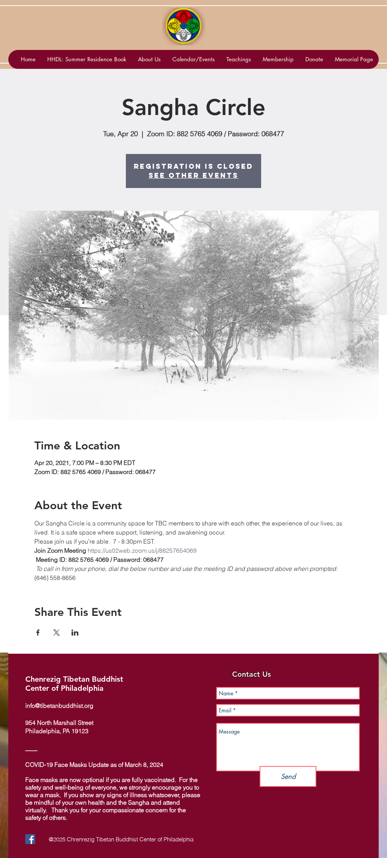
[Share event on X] (56, 633)
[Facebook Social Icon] (30, 839)
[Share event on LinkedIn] (75, 633)
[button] (193, 59)
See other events (193, 175)
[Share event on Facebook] (38, 633)
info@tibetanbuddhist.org (59, 705)
